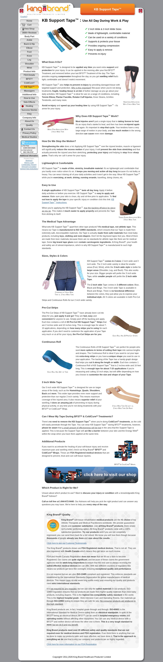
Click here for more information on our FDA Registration (72, 644)
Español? (24, 17)
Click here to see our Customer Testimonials (66, 543)
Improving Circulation (29, 167)
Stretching (28, 161)
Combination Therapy (29, 165)
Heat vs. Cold (29, 163)
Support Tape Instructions (29, 169)
